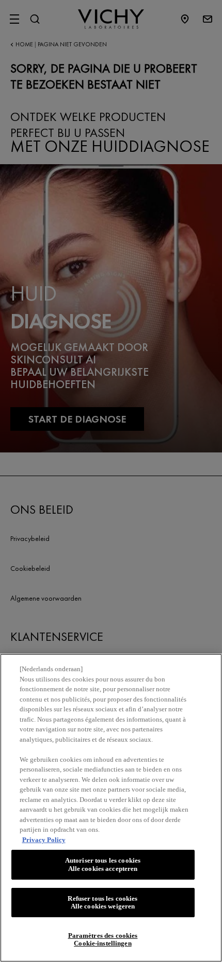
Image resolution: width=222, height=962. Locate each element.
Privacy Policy (44, 840)
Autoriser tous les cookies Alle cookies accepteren (102, 864)
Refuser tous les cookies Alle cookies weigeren (102, 903)
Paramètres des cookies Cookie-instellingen (103, 940)
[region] (111, 808)
